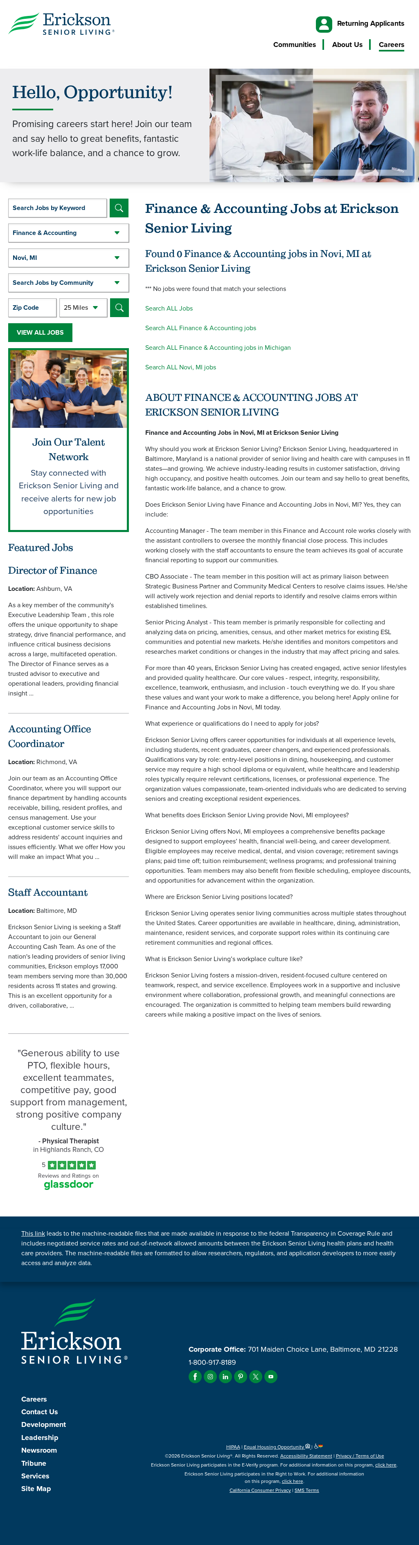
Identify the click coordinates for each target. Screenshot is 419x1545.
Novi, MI (25, 257)
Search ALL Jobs (169, 308)
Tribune (33, 1463)
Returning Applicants (370, 23)
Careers (391, 44)
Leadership (40, 1437)
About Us (347, 44)
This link (33, 1233)
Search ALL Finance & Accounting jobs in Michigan (218, 347)
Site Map (36, 1488)
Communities (294, 44)
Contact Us (39, 1411)
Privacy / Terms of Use (360, 1456)
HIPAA (233, 1447)
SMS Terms (307, 1490)
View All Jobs (40, 332)
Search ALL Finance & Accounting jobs (200, 328)
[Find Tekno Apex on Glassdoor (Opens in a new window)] (68, 1187)
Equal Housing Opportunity (274, 1447)
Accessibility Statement (306, 1456)
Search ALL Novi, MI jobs (180, 367)
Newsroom (39, 1450)
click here (385, 1465)
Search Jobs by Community (53, 282)
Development (43, 1424)
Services (35, 1476)
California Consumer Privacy (260, 1490)
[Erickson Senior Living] (61, 25)
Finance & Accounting (45, 232)
